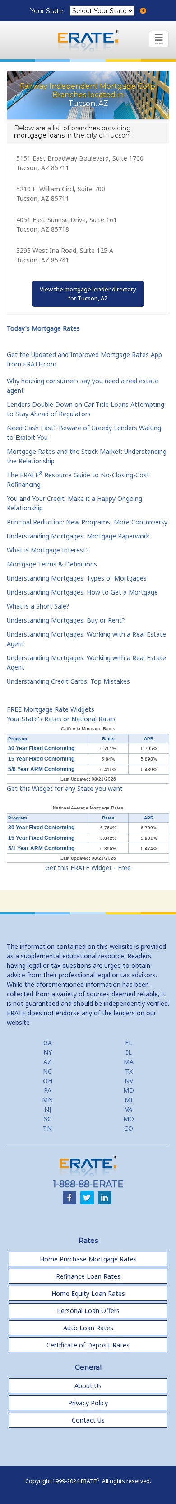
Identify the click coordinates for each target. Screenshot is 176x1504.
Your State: (48, 11)
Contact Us (88, 1420)
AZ (47, 1061)
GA (47, 1042)
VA (128, 1109)
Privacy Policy (88, 1403)
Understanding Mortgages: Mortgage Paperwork (78, 536)
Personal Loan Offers (88, 1310)
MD (128, 1090)
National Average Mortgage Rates (88, 807)
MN (47, 1099)
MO (128, 1118)
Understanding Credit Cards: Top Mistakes (68, 681)
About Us (88, 1385)
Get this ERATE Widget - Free (88, 867)
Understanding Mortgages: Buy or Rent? (66, 620)
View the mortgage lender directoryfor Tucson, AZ (88, 293)
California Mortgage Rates (88, 728)
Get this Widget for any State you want (65, 788)
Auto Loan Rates (88, 1327)
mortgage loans (39, 135)
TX (129, 1071)
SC (47, 1118)
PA (47, 1090)
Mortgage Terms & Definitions (52, 564)
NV (129, 1080)
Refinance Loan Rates (88, 1276)
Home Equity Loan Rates (88, 1293)
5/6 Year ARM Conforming (41, 769)
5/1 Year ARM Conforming (41, 848)
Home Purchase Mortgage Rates (88, 1259)
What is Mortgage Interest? (48, 550)
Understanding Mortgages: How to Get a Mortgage (82, 592)
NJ (47, 1109)
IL (129, 1052)
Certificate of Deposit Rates (88, 1345)
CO (128, 1128)
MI (129, 1099)
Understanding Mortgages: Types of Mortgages (77, 578)
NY (47, 1052)
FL (128, 1042)
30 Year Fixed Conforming (41, 748)
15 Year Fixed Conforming (41, 759)
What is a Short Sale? (38, 606)
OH (47, 1080)
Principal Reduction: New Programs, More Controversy (87, 522)
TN (47, 1128)
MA (129, 1061)
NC (47, 1071)
